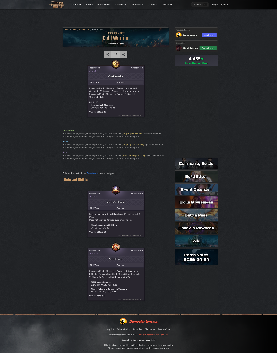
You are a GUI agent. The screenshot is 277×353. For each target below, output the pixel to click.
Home (66, 30)
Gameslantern (143, 321)
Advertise (137, 329)
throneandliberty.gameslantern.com (130, 115)
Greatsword (84, 30)
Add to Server (208, 48)
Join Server (209, 35)
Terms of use (164, 329)
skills (74, 30)
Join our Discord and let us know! (153, 334)
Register (225, 4)
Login (215, 4)
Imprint (110, 329)
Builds (89, 4)
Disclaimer (150, 329)
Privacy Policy (123, 329)
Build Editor (104, 4)
